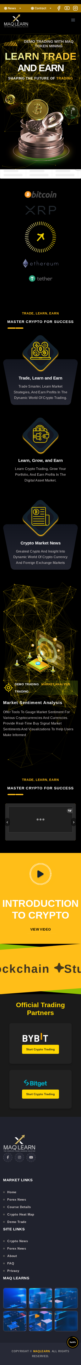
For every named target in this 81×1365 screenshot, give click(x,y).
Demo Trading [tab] (27, 684)
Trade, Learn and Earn (40, 378)
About (12, 1256)
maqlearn (41, 1351)
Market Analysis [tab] (55, 684)
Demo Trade (16, 1222)
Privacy (13, 1270)
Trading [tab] (22, 691)
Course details (19, 1207)
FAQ (10, 1263)
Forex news (16, 1199)
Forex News (16, 1248)
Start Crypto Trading (40, 1049)
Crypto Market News (41, 543)
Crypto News (17, 1241)
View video (40, 929)
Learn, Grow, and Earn (40, 460)
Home (11, 1192)
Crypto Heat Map (20, 1214)
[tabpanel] (40, 652)
